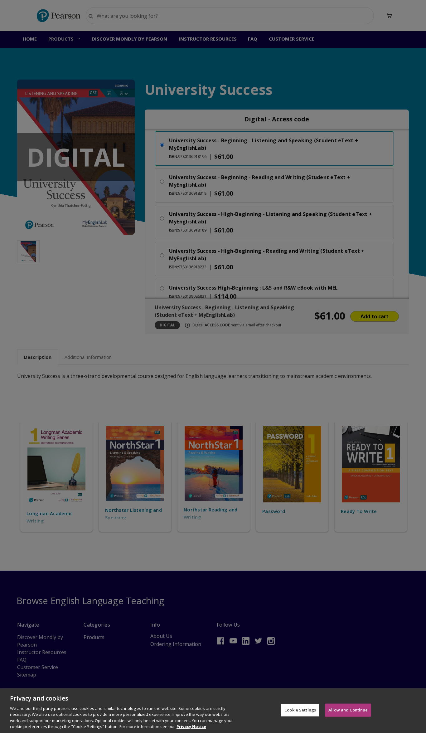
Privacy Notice (191, 726)
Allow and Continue (348, 710)
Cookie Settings (300, 710)
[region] (213, 710)
